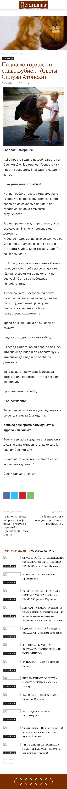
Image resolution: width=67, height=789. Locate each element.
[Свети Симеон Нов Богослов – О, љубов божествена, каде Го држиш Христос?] (12, 732)
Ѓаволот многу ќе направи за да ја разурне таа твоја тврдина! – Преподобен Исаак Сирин (15, 525)
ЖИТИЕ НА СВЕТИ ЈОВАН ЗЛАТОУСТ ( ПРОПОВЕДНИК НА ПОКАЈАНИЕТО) (42, 649)
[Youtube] (49, 781)
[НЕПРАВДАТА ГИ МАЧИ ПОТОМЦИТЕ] (12, 715)
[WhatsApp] (30, 495)
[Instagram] (28, 781)
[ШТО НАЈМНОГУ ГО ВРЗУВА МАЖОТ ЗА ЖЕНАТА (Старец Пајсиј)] (12, 682)
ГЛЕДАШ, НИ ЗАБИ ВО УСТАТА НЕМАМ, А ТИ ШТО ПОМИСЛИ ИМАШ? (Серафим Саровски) (41, 595)
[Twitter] (14, 495)
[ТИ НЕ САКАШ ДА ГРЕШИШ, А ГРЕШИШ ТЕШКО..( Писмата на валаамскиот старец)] (12, 748)
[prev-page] (5, 761)
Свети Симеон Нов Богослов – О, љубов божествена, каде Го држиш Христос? (42, 732)
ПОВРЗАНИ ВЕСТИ (14, 550)
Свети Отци (17, 53)
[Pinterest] (22, 495)
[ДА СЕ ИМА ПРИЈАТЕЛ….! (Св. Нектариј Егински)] (12, 699)
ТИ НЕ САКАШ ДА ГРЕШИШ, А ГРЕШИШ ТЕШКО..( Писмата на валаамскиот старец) (41, 748)
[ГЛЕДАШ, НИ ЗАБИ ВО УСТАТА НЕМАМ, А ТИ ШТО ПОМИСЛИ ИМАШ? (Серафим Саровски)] (12, 595)
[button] (5, 4)
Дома (4, 53)
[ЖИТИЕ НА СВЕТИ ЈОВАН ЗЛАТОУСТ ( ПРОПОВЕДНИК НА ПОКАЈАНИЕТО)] (12, 649)
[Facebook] (6, 495)
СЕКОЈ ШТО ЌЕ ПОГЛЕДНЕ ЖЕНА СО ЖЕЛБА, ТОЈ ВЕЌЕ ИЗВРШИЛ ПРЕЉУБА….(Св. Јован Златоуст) (43, 561)
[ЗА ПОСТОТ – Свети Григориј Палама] (12, 666)
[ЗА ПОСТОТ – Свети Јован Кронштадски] (12, 578)
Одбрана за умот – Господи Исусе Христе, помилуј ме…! (49, 520)
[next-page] (11, 761)
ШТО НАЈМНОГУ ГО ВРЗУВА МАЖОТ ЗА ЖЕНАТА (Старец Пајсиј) (39, 682)
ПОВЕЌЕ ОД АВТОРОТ (42, 550)
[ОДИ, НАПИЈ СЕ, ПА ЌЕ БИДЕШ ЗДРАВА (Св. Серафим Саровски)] (12, 632)
